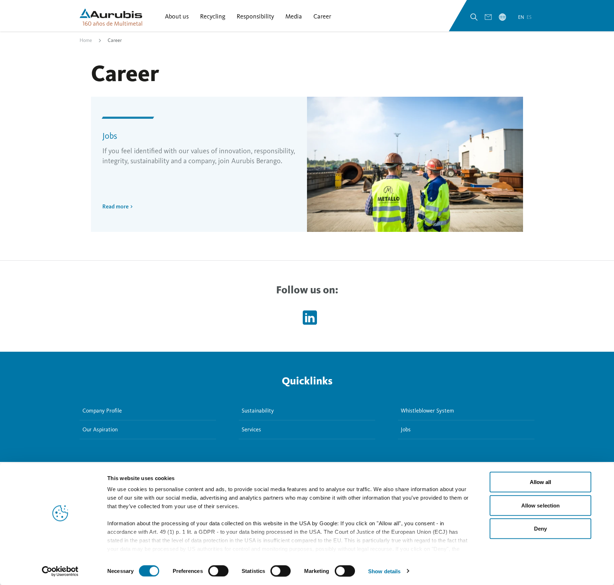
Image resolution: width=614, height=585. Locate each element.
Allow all (540, 482)
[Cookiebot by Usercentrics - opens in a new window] (60, 571)
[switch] (218, 570)
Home (86, 40)
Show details (384, 571)
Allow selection (540, 505)
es (529, 17)
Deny (540, 529)
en (521, 17)
